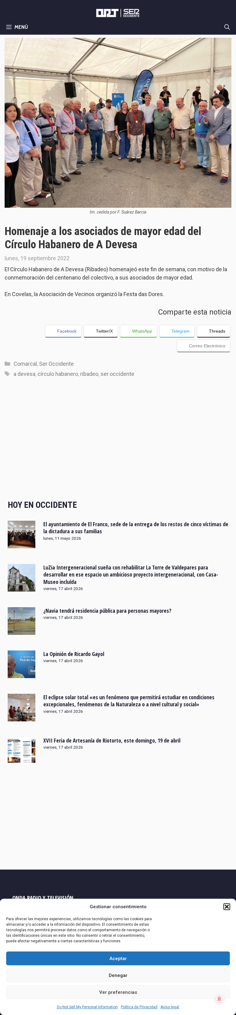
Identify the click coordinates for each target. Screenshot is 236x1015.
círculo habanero (57, 374)
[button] (227, 907)
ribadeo (89, 374)
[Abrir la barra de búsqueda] (227, 27)
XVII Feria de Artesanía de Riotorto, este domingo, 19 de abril (111, 740)
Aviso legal (169, 1007)
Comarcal (25, 364)
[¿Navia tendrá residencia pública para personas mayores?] (21, 631)
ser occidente (117, 374)
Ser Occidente (56, 364)
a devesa (24, 374)
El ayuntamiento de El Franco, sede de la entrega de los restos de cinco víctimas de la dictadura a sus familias (135, 527)
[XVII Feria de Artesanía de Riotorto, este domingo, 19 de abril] (21, 761)
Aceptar (118, 958)
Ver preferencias (118, 992)
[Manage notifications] (219, 999)
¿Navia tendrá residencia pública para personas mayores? (107, 610)
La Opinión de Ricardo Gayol (73, 654)
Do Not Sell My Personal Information (87, 1007)
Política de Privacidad (139, 1007)
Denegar (118, 975)
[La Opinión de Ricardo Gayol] (21, 674)
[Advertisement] (119, 445)
